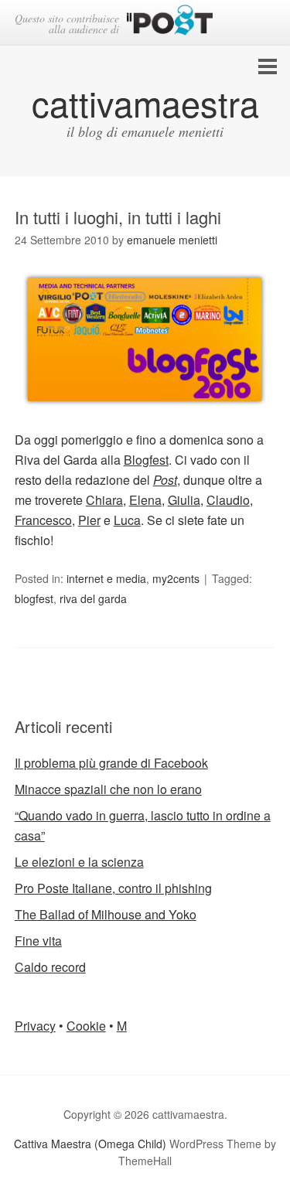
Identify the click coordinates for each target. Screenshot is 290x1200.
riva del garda (93, 598)
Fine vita (38, 940)
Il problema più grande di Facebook (111, 763)
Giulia (184, 500)
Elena (145, 500)
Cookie (86, 1026)
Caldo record (50, 967)
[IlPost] (170, 23)
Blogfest (146, 460)
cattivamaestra (145, 102)
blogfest (34, 598)
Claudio (228, 500)
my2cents (176, 578)
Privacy (35, 1026)
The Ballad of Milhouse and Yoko (105, 914)
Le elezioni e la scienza (79, 862)
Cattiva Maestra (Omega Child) (90, 1143)
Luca (127, 520)
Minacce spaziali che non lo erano (108, 789)
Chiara (104, 500)
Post (165, 480)
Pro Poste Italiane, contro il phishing (113, 888)
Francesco (43, 520)
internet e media (106, 578)
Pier (89, 520)
